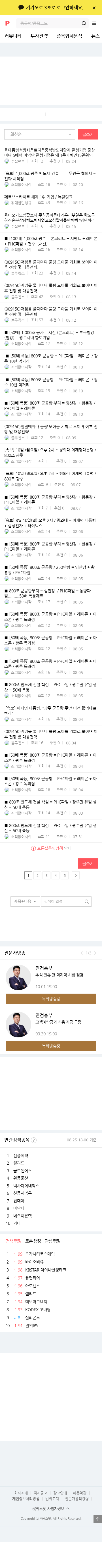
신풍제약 (20, 1155)
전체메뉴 (97, 23)
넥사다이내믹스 (26, 1185)
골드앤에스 (22, 1170)
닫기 (94, 7)
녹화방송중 (51, 998)
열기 (98, 1519)
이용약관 (79, 1493)
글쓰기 (88, 134)
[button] (41, 134)
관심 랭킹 (52, 1241)
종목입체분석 (69, 36)
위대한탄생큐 (21, 203)
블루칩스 (18, 273)
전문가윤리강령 (77, 1499)
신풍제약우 (22, 1193)
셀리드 (18, 1163)
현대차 (18, 1200)
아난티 (18, 1208)
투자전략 (39, 36)
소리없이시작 (21, 184)
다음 (95, 953)
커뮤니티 (13, 36)
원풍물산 (20, 1178)
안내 (54, 848)
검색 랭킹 (13, 1241)
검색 (84, 23)
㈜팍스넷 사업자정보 (48, 1508)
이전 (82, 953)
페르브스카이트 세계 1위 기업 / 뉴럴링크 (38, 197)
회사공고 (40, 1493)
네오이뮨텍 (22, 1216)
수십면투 (18, 161)
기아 (17, 1223)
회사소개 (21, 1493)
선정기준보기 (34, 1140)
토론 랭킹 (33, 1241)
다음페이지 (76, 875)
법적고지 (52, 1499)
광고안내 (60, 1493)
